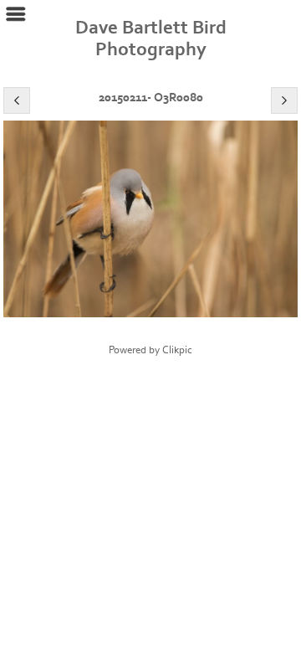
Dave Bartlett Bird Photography (151, 38)
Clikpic (177, 350)
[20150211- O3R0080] (150, 219)
